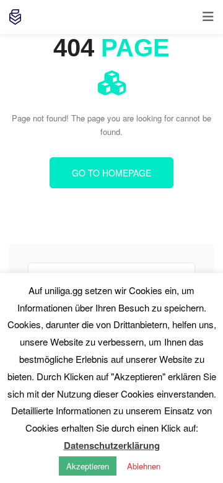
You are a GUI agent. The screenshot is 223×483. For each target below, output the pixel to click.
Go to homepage (111, 173)
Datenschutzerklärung (112, 445)
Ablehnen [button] (143, 466)
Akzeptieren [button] (87, 466)
